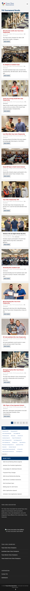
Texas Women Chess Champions (10, 555)
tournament (5, 431)
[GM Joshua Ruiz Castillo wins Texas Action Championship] (15, 20)
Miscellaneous (21, 235)
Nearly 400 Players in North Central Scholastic (14, 167)
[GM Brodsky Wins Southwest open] (15, 257)
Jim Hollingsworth (7, 235)
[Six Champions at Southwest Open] (15, 54)
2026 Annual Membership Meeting (11, 476)
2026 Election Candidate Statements (12, 479)
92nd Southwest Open (8, 483)
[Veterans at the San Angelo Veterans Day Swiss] (15, 223)
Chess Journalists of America (8, 451)
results (13, 435)
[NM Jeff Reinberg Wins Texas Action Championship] (15, 291)
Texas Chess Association (11, 585)
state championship (6, 433)
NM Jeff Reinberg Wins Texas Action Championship (11, 302)
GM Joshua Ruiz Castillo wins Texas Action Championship (13, 31)
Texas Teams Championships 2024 (11, 199)
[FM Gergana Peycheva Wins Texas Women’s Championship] (15, 359)
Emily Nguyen (19, 451)
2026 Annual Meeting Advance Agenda (12, 461)
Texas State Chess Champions (9, 547)
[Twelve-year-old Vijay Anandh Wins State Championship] (15, 88)
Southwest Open (6, 437)
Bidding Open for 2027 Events (10, 486)
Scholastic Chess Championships (8, 449)
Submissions (5, 577)
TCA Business (5, 435)
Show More (4, 454)
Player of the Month (16, 437)
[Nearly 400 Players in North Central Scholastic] (15, 156)
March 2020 (22, 442)
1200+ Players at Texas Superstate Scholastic (13, 405)
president (14, 442)
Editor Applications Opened (10, 490)
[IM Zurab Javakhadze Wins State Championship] (15, 327)
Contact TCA (5, 574)
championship (14, 431)
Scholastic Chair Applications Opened (12, 494)
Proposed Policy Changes (9, 472)
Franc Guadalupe (6, 442)
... (20, 422)
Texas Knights (17, 433)
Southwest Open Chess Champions (10, 551)
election (4, 446)
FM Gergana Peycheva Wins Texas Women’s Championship (13, 370)
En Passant (19, 449)
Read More (7, 41)
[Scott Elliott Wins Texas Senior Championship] (15, 124)
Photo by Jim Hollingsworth (8, 444)
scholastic (20, 435)
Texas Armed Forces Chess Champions (11, 558)
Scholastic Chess (12, 446)
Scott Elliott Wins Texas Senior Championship (14, 134)
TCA (5, 34)
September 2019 (19, 444)
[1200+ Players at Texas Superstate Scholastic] (15, 395)
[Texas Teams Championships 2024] (15, 189)
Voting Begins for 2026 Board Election (12, 469)
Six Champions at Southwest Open (11, 64)
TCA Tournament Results (18, 34)
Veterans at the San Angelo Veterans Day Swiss (14, 233)
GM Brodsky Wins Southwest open (11, 267)
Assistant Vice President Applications (12, 465)
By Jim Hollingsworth (6, 440)
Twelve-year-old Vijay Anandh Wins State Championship (13, 99)
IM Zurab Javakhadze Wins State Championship (14, 337)
